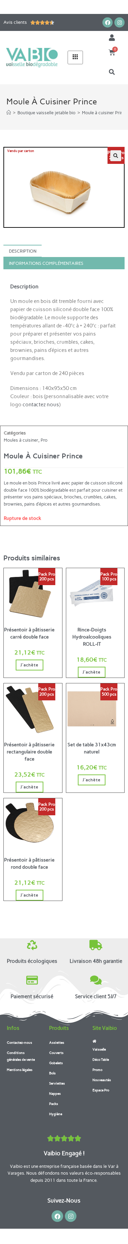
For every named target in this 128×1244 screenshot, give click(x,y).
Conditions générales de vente (21, 1056)
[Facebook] (107, 22)
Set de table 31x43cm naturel (92, 748)
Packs (53, 1104)
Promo (97, 1070)
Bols (52, 1073)
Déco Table (101, 1059)
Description (23, 251)
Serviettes (57, 1083)
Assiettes (56, 1042)
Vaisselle (99, 1049)
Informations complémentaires (46, 263)
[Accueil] (8, 112)
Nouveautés (102, 1080)
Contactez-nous (19, 1042)
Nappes (55, 1093)
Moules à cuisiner (21, 440)
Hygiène (55, 1114)
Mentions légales (19, 1070)
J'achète (29, 665)
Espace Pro (101, 1090)
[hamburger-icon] (75, 57)
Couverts (56, 1053)
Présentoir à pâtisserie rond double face (29, 863)
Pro (44, 440)
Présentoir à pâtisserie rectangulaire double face (29, 752)
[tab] (64, 251)
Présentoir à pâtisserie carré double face (29, 633)
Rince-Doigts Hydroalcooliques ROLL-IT (91, 637)
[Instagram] (119, 22)
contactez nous (41, 405)
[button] (111, 72)
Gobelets (56, 1063)
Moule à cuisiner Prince (105, 112)
